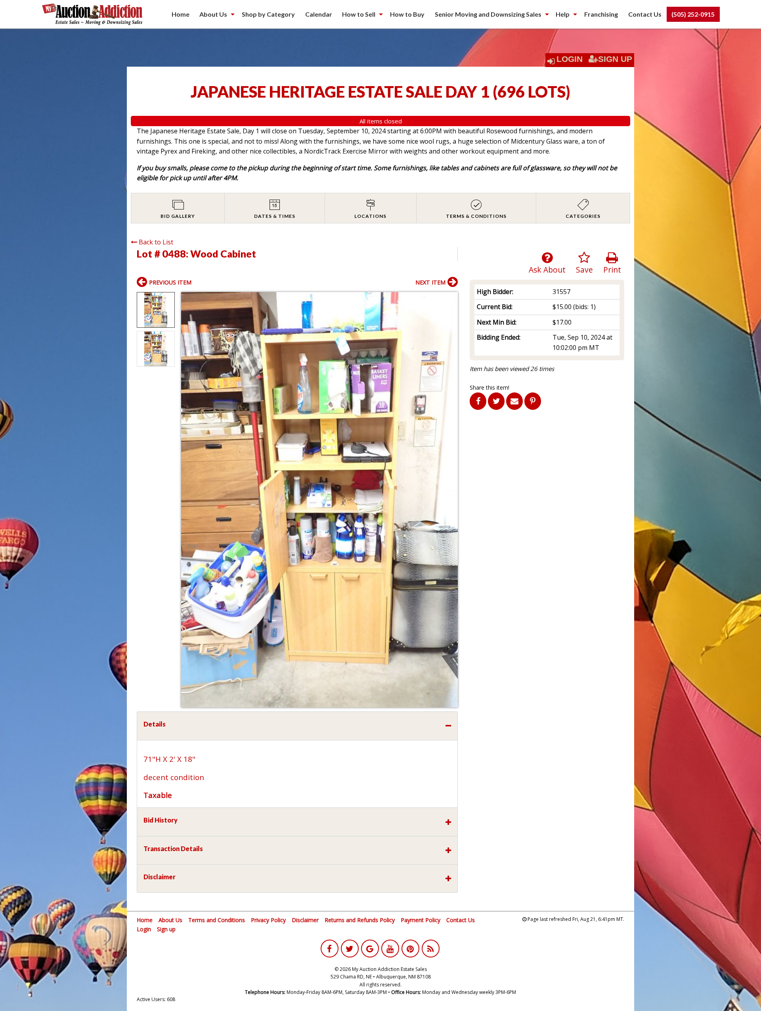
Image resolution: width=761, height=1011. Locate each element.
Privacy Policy (268, 920)
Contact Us (645, 14)
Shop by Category (268, 14)
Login (569, 59)
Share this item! (489, 387)
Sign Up (615, 59)
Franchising (601, 14)
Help (563, 14)
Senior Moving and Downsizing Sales (488, 14)
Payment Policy (420, 920)
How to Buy (407, 14)
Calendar (318, 14)
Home (180, 14)
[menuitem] (180, 14)
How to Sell (358, 14)
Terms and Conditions (216, 920)
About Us (213, 14)
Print (612, 269)
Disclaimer (305, 920)
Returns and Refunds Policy (360, 920)
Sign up (166, 929)
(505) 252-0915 (693, 14)
